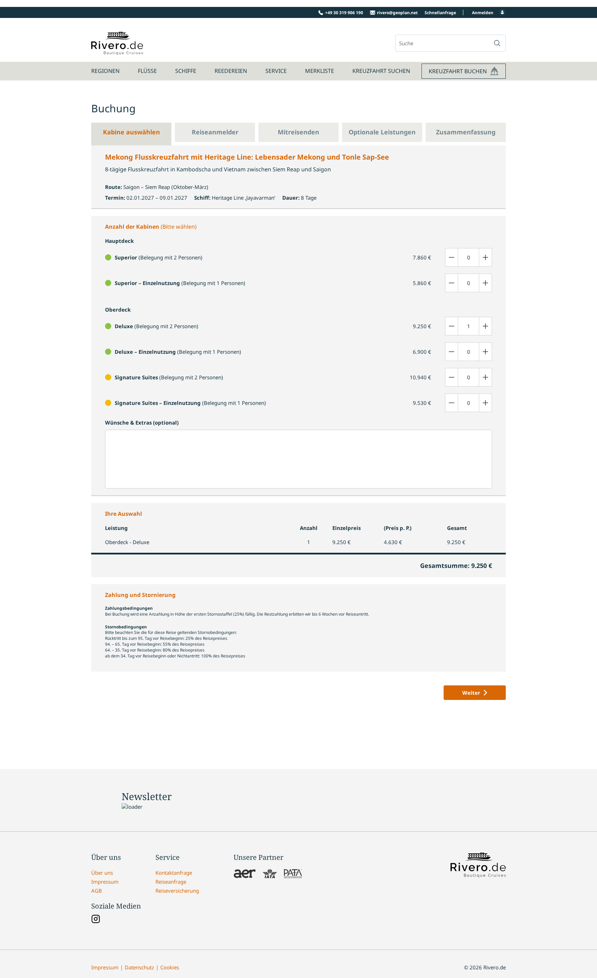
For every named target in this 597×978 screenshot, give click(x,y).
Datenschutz (139, 967)
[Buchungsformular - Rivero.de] (117, 51)
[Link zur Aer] (245, 874)
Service (276, 71)
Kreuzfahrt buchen (458, 71)
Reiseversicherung (177, 890)
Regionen (105, 71)
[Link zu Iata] (270, 874)
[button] (497, 43)
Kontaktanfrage (173, 872)
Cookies (169, 967)
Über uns (102, 872)
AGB (96, 890)
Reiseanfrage (170, 881)
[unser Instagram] (95, 919)
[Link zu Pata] (293, 874)
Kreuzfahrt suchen (381, 71)
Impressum (105, 881)
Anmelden (482, 13)
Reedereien (231, 71)
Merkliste (319, 71)
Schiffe (185, 71)
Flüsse (147, 71)
